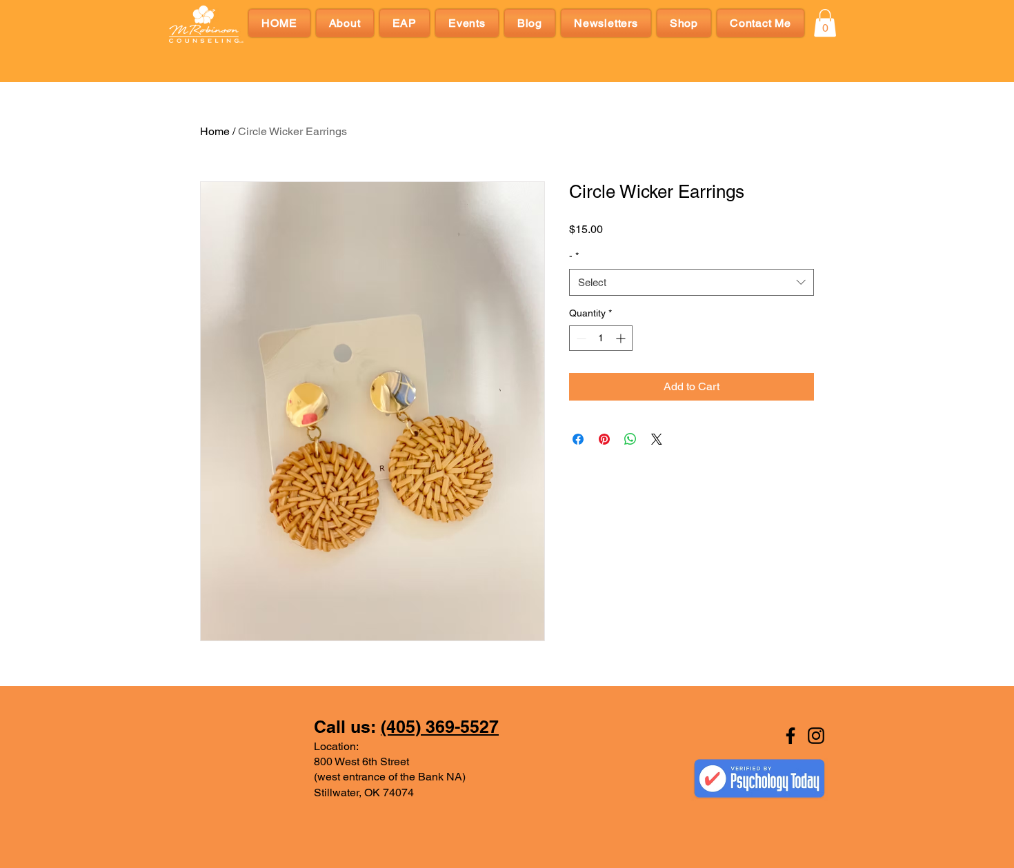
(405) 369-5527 (440, 726)
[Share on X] (656, 439)
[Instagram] (816, 736)
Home (215, 131)
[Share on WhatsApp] (630, 439)
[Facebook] (790, 736)
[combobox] (691, 282)
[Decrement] (579, 338)
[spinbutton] (600, 338)
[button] (825, 23)
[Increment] (621, 338)
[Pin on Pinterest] (604, 439)
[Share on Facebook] (578, 439)
